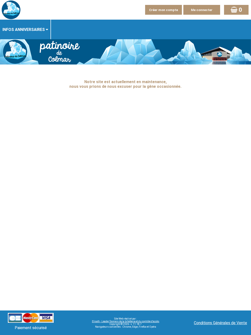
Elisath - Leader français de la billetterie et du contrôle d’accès (125, 321)
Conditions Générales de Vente (220, 323)
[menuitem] (25, 29)
